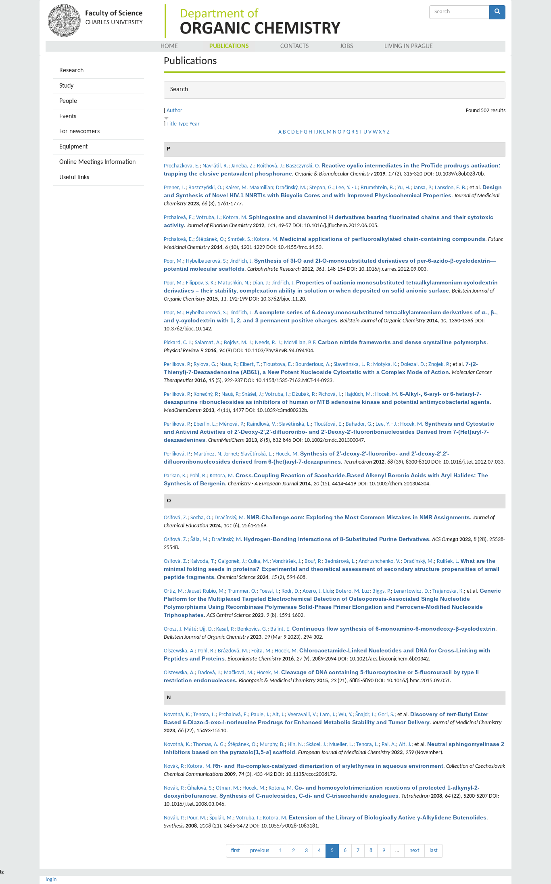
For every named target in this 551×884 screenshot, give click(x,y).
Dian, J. (261, 283)
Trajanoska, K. (448, 591)
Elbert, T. (250, 365)
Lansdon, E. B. (451, 188)
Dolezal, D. (413, 365)
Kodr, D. (291, 591)
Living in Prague (408, 46)
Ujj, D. (206, 629)
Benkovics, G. (252, 629)
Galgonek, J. (231, 561)
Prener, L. (175, 188)
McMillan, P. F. (300, 343)
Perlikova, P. (177, 365)
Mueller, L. (341, 745)
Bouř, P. (313, 561)
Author (174, 111)
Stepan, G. (321, 188)
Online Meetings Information (97, 162)
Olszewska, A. (179, 651)
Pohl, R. (198, 476)
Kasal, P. (225, 629)
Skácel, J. (316, 745)
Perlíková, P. (177, 394)
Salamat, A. (208, 343)
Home (169, 46)
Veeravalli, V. (302, 715)
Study (66, 86)
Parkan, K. (175, 476)
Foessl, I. (269, 591)
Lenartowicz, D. (412, 591)
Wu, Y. (345, 715)
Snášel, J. (252, 394)
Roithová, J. (270, 166)
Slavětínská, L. (295, 424)
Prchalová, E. (178, 218)
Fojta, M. (261, 651)
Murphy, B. (272, 745)
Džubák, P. (303, 394)
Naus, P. (228, 365)
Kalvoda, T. (202, 561)
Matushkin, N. (234, 283)
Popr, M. (173, 261)
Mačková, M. (239, 673)
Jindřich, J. (241, 261)
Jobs (346, 46)
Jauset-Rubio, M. (206, 591)
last (434, 851)
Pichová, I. (330, 394)
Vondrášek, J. (287, 561)
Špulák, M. (221, 818)
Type (183, 124)
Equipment (73, 147)
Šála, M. (199, 540)
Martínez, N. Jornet (216, 454)
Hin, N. (295, 745)
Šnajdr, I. (365, 715)
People (68, 101)
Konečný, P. (206, 394)
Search (179, 89)
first (235, 851)
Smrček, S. (239, 239)
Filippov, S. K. (200, 283)
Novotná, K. (177, 715)
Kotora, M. (235, 218)
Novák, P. (174, 766)
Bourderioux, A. (313, 365)
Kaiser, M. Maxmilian (249, 188)
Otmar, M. (228, 788)
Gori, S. (386, 715)
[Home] (96, 21)
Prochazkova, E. (182, 166)
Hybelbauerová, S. (206, 261)
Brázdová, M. (233, 651)
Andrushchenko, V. (380, 561)
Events (67, 116)
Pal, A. (389, 745)
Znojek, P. (439, 365)
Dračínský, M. (291, 188)
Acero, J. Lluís (318, 591)
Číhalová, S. (200, 788)
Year (195, 124)
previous (259, 851)
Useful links (74, 177)
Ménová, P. (231, 424)
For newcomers (79, 131)
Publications (229, 46)
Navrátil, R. (215, 166)
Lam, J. (328, 715)
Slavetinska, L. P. (352, 365)
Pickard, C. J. (178, 343)
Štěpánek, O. (210, 239)
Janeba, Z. (242, 166)
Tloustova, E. (277, 365)
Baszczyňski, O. (205, 188)
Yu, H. (404, 188)
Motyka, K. (385, 365)
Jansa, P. (422, 188)
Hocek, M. (387, 394)
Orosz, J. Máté (180, 629)
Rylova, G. (205, 365)
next (414, 851)
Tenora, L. (204, 715)
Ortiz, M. (174, 591)
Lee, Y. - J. (347, 188)
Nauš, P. (230, 394)
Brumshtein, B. (377, 188)
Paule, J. (260, 715)
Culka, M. (258, 561)
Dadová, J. (209, 673)
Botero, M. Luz (352, 591)
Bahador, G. (359, 424)
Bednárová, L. (340, 561)
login (51, 880)
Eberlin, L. (205, 424)
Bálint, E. (280, 629)
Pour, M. (197, 818)
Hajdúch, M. (358, 394)
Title (172, 124)
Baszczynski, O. (303, 166)
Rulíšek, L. (448, 561)
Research (71, 70)
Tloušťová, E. (328, 424)
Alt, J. (278, 715)
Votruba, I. (208, 218)
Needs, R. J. (268, 343)
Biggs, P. (381, 591)
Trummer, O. (242, 591)
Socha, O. (201, 518)
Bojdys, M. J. (238, 343)
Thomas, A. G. (209, 745)
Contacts (294, 46)
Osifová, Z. (176, 518)
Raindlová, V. (261, 424)
